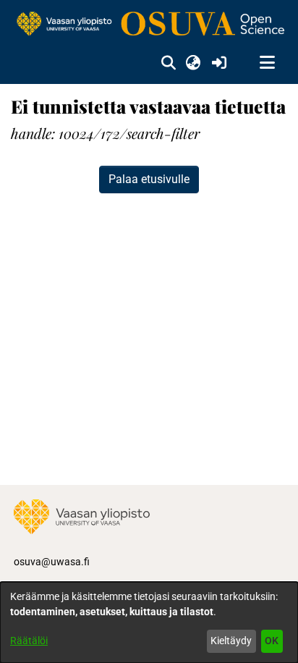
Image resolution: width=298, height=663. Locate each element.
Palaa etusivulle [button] (149, 179)
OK (271, 640)
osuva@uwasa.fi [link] (52, 561)
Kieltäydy (231, 640)
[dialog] (149, 622)
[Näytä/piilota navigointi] (267, 63)
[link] (149, 24)
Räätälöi (29, 640)
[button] (168, 63)
